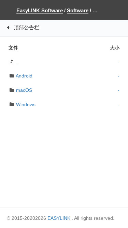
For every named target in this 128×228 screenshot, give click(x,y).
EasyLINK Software (39, 10)
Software (77, 10)
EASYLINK (58, 218)
